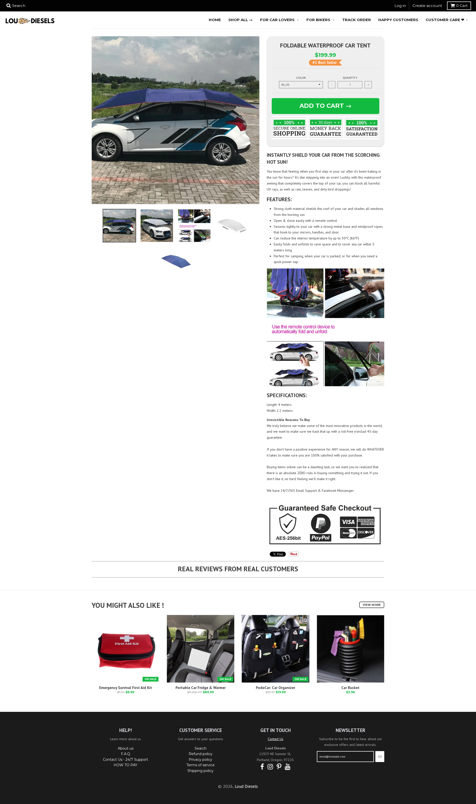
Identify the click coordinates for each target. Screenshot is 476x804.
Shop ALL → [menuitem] (240, 19)
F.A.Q (125, 754)
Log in (400, 5)
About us (125, 748)
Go (380, 756)
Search (201, 748)
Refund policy (200, 754)
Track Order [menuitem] (356, 19)
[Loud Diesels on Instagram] (270, 766)
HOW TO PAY (125, 765)
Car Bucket (350, 687)
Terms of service (200, 765)
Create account (427, 5)
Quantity (350, 77)
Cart (462, 5)
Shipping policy (200, 770)
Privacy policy (200, 759)
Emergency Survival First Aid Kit (125, 687)
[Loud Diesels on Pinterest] (279, 766)
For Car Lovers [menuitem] (278, 19)
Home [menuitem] (215, 19)
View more (372, 605)
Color (301, 77)
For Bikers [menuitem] (318, 19)
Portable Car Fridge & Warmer (201, 687)
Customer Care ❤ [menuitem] (445, 19)
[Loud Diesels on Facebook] (262, 766)
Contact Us (275, 739)
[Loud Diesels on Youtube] (288, 766)
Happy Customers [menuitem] (398, 19)
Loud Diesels (246, 786)
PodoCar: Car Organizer (275, 687)
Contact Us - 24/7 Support (125, 759)
